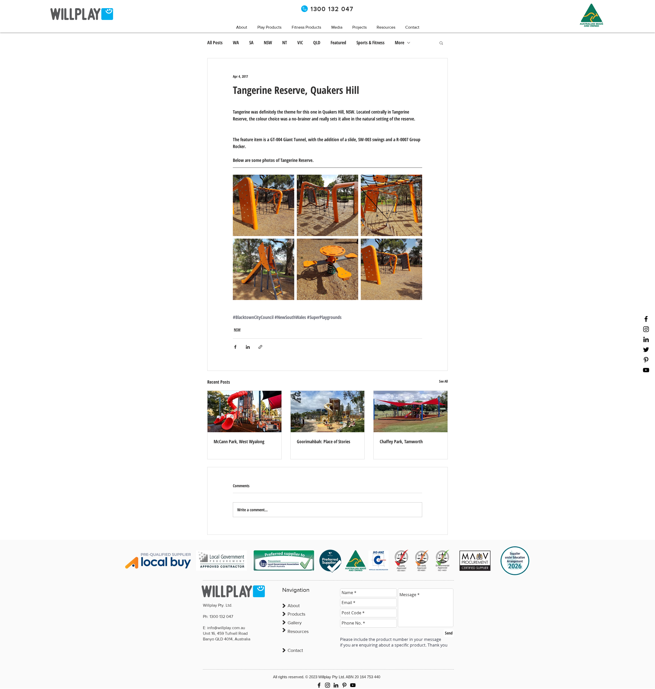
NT (284, 42)
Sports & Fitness (370, 42)
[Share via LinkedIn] (247, 346)
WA (236, 42)
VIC (300, 42)
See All (443, 381)
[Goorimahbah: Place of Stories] (328, 411)
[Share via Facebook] (235, 346)
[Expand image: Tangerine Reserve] (263, 205)
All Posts (215, 42)
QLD (316, 42)
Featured (338, 42)
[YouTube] (646, 370)
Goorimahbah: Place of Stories (323, 441)
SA (251, 42)
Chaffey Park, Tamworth (401, 441)
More (399, 42)
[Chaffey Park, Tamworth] (410, 411)
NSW (268, 42)
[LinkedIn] (646, 339)
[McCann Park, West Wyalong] (244, 411)
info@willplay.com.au (226, 628)
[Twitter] (646, 349)
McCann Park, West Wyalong (239, 441)
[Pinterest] (646, 360)
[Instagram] (646, 329)
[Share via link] (260, 346)
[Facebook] (646, 319)
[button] (336, 27)
